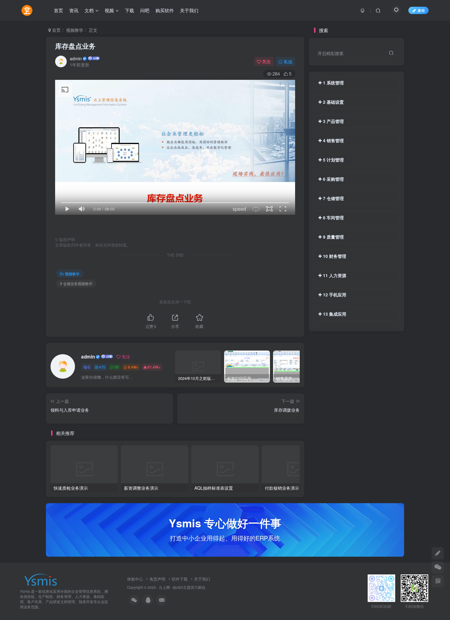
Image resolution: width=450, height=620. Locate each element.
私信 (288, 61)
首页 (56, 30)
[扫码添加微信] (438, 567)
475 (102, 366)
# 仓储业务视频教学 (76, 283)
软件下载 (180, 579)
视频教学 (74, 30)
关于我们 (202, 579)
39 (116, 366)
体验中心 (135, 579)
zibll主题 (183, 587)
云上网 (164, 587)
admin (76, 58)
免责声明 (157, 579)
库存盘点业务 (75, 46)
